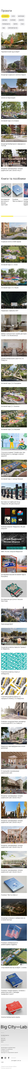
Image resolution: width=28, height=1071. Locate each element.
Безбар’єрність (5, 1035)
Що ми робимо (5, 1044)
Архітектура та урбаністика (8, 1047)
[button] (2, 1062)
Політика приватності (6, 1068)
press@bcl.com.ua (16, 1060)
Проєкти (3, 1037)
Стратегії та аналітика (7, 1049)
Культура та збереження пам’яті (9, 1052)
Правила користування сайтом (8, 1066)
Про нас (3, 1038)
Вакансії (3, 1040)
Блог (2, 1041)
